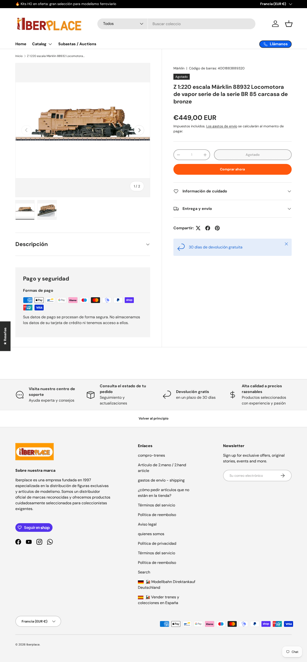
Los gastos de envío (221, 126)
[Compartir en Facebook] (208, 228)
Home (20, 43)
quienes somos (151, 533)
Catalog (39, 43)
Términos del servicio (156, 505)
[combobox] (176, 23)
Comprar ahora (232, 169)
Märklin (178, 68)
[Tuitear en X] (198, 228)
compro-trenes (151, 455)
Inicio (19, 56)
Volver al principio (154, 418)
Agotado (253, 154)
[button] (288, 23)
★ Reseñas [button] (5, 336)
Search (144, 572)
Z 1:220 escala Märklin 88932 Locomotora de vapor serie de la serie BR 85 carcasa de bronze (56, 56)
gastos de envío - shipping (161, 480)
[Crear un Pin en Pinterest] (217, 228)
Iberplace (33, 644)
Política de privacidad (157, 543)
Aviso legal (147, 524)
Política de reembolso (157, 514)
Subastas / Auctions (77, 43)
